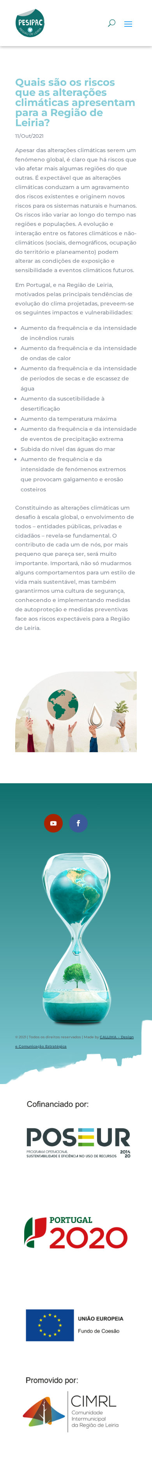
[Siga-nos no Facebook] (78, 823)
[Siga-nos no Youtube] (53, 823)
